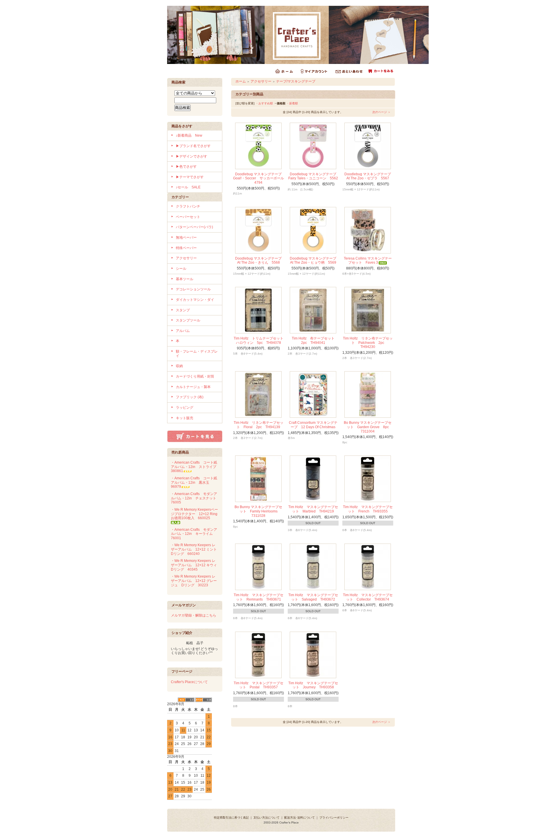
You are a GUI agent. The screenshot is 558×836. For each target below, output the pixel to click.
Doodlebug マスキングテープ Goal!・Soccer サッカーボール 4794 (260, 178)
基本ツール (184, 279)
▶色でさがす (186, 167)
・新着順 (292, 103)
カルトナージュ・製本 (193, 387)
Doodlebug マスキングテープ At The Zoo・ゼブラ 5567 (369, 176)
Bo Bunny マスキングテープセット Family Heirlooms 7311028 (258, 511)
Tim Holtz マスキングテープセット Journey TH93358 (313, 685)
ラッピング (184, 408)
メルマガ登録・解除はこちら (193, 615)
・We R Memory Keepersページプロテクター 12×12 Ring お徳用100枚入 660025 (196, 514)
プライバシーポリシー (333, 817)
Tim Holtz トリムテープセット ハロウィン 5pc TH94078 (260, 340)
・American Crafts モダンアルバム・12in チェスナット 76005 (195, 498)
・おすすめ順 (264, 103)
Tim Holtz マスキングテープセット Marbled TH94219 (313, 509)
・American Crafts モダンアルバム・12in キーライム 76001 (194, 534)
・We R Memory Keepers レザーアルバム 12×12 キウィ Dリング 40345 (195, 565)
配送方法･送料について (299, 817)
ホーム (240, 81)
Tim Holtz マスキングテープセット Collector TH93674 (368, 597)
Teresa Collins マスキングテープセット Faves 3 (368, 260)
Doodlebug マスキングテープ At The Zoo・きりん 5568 (260, 260)
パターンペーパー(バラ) (194, 227)
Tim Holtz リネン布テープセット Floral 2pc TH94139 (258, 425)
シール (181, 269)
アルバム (183, 331)
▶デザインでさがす (191, 156)
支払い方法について (266, 817)
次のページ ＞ (381, 112)
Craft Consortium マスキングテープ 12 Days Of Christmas (313, 425)
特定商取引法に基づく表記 (231, 817)
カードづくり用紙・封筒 (195, 376)
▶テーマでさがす (190, 177)
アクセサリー (186, 258)
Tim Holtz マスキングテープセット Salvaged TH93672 (313, 597)
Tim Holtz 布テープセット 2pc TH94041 (315, 340)
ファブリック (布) (189, 397)
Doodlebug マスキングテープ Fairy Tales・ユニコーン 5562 (314, 176)
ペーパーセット (188, 217)
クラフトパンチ (188, 206)
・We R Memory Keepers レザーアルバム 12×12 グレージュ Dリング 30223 (194, 580)
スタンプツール (188, 320)
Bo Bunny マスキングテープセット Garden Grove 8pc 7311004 (368, 427)
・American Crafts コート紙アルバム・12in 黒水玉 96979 (194, 482)
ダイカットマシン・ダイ (195, 300)
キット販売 (184, 418)
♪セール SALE (188, 187)
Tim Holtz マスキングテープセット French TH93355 (368, 509)
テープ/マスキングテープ (295, 81)
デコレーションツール (193, 289)
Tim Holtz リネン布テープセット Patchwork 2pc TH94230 (368, 342)
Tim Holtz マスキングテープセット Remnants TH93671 (258, 597)
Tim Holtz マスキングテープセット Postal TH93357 (258, 685)
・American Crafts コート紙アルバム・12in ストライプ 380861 (195, 466)
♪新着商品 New (189, 135)
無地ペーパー (186, 237)
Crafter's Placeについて (189, 682)
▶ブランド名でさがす (193, 146)
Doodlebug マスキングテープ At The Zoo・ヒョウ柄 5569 (315, 260)
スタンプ (183, 310)
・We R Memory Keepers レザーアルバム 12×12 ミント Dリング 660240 (195, 549)
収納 (179, 366)
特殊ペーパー (186, 248)
